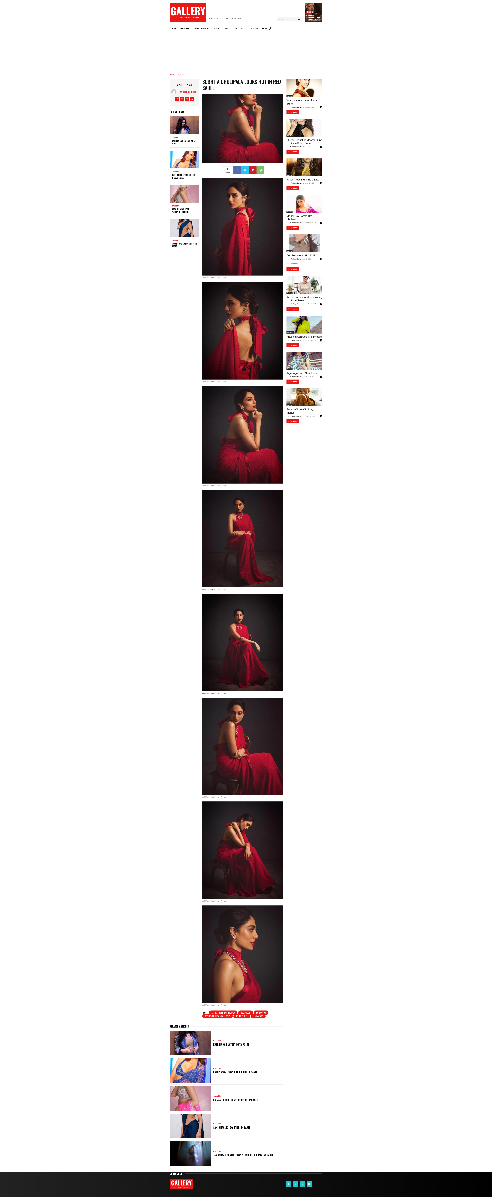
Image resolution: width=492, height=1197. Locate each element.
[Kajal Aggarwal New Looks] (304, 361)
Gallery (175, 137)
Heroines (310, 12)
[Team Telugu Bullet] (174, 91)
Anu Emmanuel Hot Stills (301, 255)
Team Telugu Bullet (187, 92)
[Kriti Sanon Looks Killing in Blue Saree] (184, 159)
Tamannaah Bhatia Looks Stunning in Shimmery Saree (243, 1155)
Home (172, 74)
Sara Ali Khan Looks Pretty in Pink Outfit (181, 211)
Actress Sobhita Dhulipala (223, 1012)
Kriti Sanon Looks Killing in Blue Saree (183, 176)
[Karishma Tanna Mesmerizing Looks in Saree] (304, 285)
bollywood (245, 1012)
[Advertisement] (246, 51)
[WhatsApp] (260, 170)
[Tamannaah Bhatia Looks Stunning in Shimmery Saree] (190, 1153)
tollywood (258, 1016)
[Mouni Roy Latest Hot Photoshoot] (304, 204)
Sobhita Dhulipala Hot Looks (217, 1016)
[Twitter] (187, 99)
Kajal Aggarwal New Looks (302, 373)
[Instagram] (182, 99)
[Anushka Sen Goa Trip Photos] (304, 325)
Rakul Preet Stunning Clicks (302, 179)
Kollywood (261, 1012)
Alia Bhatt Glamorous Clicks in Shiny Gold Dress (313, 17)
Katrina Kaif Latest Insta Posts (184, 142)
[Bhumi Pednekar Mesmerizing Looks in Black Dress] (304, 128)
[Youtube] (192, 99)
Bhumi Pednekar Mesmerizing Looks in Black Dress (304, 141)
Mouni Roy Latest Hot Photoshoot (299, 217)
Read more (292, 112)
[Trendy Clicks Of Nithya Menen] (304, 397)
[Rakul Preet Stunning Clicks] (304, 167)
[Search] (299, 19)
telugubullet (242, 1016)
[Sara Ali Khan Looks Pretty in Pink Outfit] (184, 194)
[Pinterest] (253, 170)
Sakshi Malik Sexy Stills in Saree (184, 245)
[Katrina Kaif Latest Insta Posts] (184, 125)
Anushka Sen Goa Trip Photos (304, 336)
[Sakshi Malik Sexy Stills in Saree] (184, 228)
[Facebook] (177, 99)
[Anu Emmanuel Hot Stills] (304, 243)
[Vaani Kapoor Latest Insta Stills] (304, 88)
